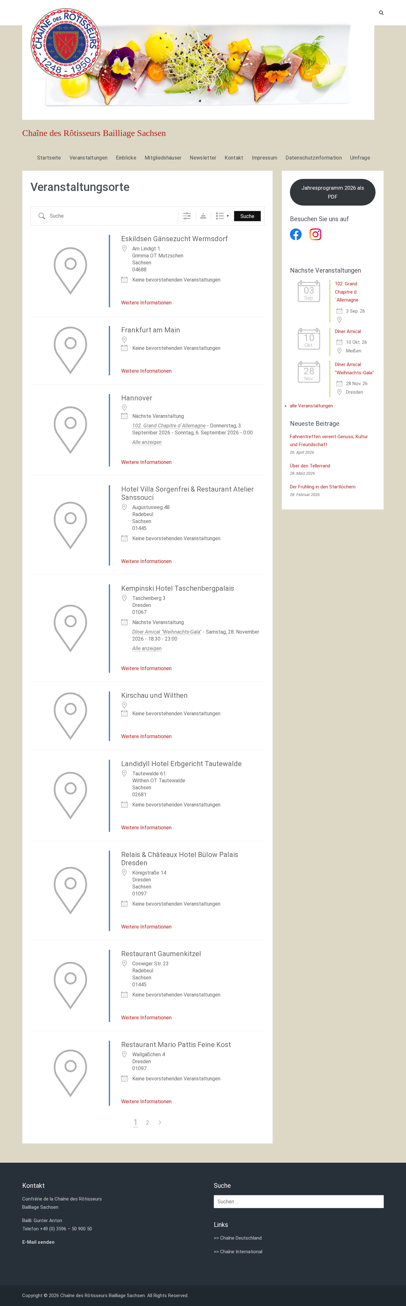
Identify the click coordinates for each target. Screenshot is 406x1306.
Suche (247, 216)
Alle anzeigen (147, 442)
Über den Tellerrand (310, 466)
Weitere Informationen (146, 303)
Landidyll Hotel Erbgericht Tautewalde (181, 764)
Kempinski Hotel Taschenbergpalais (177, 588)
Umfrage (360, 158)
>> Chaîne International (238, 1252)
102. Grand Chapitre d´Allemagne (169, 426)
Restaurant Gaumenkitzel (161, 954)
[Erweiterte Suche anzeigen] (187, 216)
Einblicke (126, 158)
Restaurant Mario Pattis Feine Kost (176, 1045)
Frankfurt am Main (150, 330)
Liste (220, 216)
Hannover (136, 398)
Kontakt (234, 158)
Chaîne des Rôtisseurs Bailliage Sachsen (94, 133)
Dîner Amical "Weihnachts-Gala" (166, 632)
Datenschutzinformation (313, 158)
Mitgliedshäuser (163, 158)
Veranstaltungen (88, 158)
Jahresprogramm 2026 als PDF (332, 192)
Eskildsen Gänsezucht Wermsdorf (174, 239)
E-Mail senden (38, 1242)
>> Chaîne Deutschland (238, 1238)
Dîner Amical (348, 331)
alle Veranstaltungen (311, 406)
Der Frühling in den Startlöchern (323, 487)
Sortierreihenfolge (203, 216)
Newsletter (203, 158)
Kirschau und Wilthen (154, 695)
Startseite (49, 158)
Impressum (265, 158)
